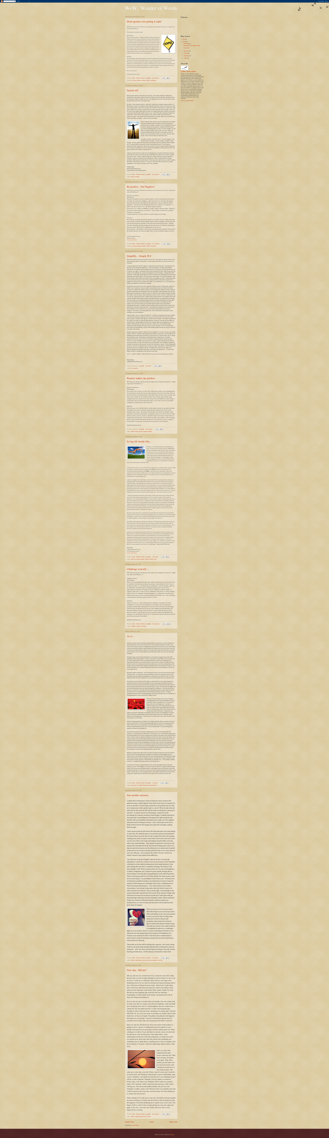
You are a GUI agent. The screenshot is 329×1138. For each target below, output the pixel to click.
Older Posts (173, 1122)
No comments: (156, 78)
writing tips (153, 80)
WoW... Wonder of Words (189, 71)
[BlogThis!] (164, 78)
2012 (184, 39)
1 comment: (148, 366)
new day (144, 1116)
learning (138, 626)
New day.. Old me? (137, 970)
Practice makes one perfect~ (141, 378)
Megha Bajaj (142, 785)
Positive (149, 1116)
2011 (184, 41)
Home (152, 1122)
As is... (130, 636)
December (186, 43)
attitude (133, 960)
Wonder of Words (146, 80)
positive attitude (137, 80)
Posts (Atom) (135, 1125)
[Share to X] (166, 78)
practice (141, 431)
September (187, 55)
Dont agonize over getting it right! (144, 21)
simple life (135, 368)
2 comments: (155, 557)
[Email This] (162, 78)
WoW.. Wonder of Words (151, 7)
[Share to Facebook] (167, 78)
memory (144, 960)
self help (160, 960)
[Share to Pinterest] (169, 78)
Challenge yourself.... (138, 569)
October (186, 53)
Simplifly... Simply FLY (139, 256)
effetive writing (134, 431)
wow (155, 559)
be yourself (133, 785)
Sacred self (132, 90)
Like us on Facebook (132, 240)
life (131, 80)
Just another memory (137, 795)
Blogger (172, 1134)
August (186, 58)
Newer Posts (129, 1122)
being (132, 559)
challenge (133, 626)
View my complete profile (187, 100)
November (186, 51)
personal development (151, 785)
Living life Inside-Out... (139, 441)
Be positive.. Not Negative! (141, 186)
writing (144, 626)
